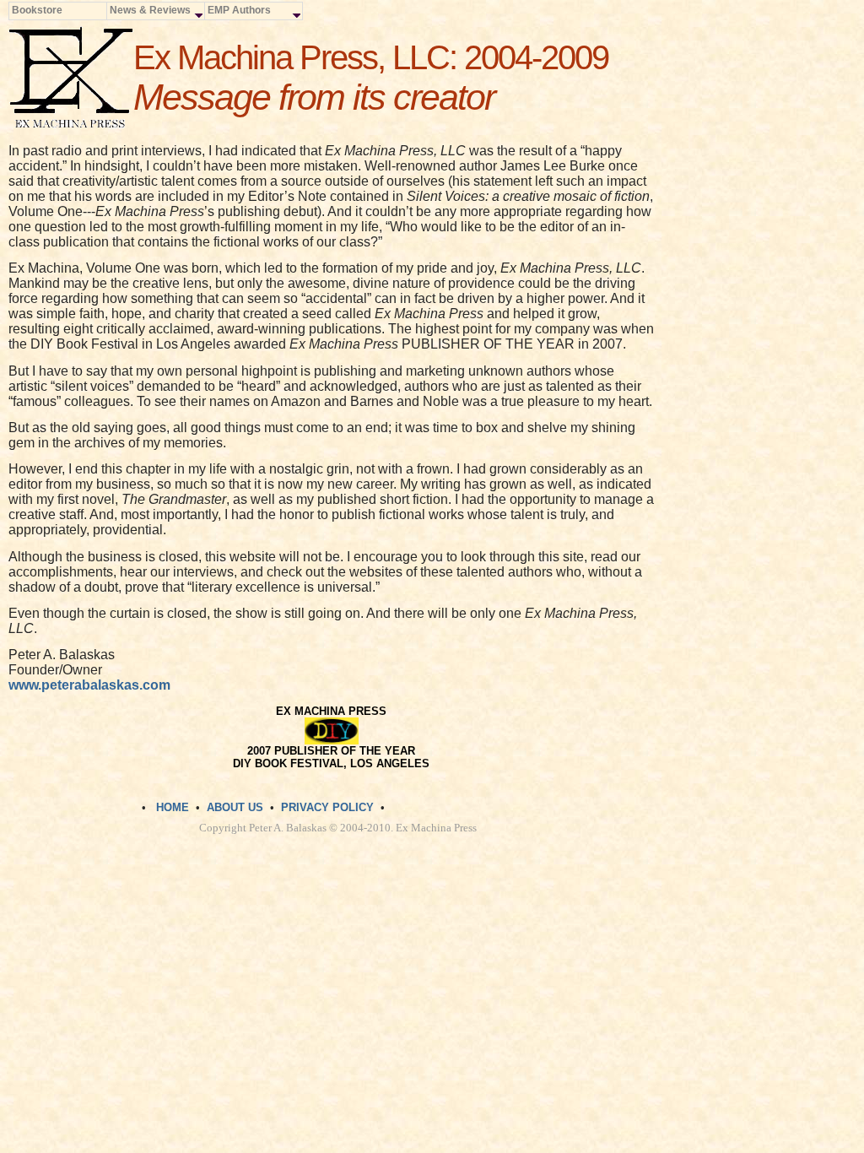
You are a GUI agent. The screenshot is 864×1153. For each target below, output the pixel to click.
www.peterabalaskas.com (89, 685)
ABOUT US (235, 807)
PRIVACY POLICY (327, 807)
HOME (172, 807)
